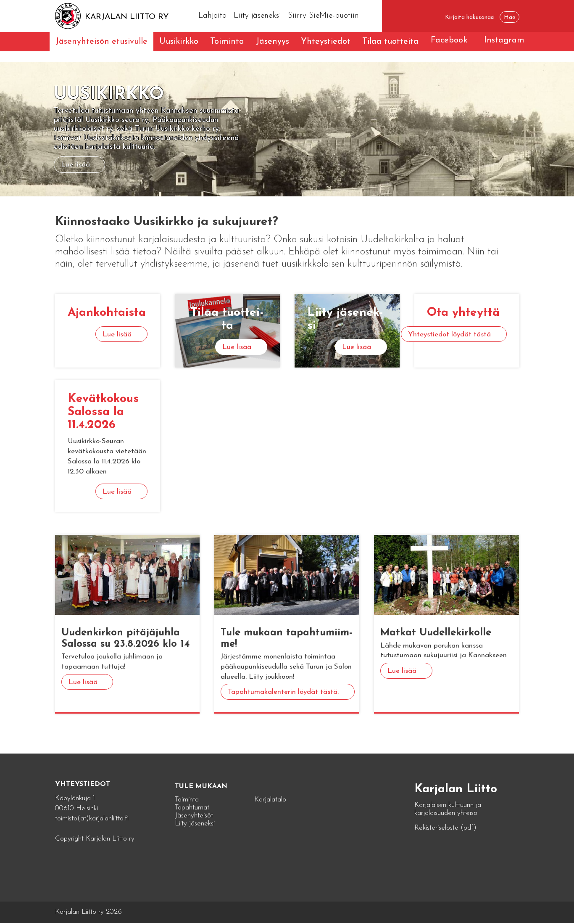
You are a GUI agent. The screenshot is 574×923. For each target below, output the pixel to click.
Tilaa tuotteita (390, 41)
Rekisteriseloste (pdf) (445, 827)
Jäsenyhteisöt (194, 815)
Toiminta (227, 41)
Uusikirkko (178, 41)
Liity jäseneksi (257, 16)
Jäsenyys (272, 41)
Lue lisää (75, 164)
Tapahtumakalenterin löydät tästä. (283, 692)
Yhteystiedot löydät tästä (449, 334)
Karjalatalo (270, 799)
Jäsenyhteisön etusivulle (101, 41)
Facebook (449, 40)
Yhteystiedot (325, 41)
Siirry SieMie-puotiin (323, 16)
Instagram (504, 40)
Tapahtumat (192, 807)
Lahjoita (212, 16)
